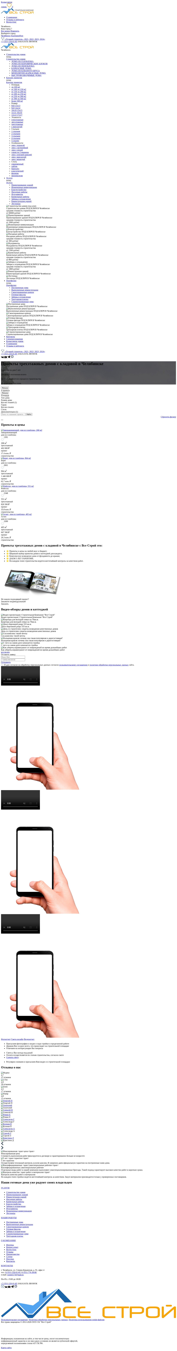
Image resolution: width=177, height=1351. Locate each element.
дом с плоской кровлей (21, 155)
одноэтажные (17, 120)
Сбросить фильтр (168, 417)
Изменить (14, 31)
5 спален (15, 141)
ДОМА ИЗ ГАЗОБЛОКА (22, 61)
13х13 (17, 106)
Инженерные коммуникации (24, 187)
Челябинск (5, 36)
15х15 (19, 110)
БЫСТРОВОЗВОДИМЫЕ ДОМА (26, 75)
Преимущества (12, 1254)
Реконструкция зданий (21, 201)
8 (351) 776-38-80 (29, 1272)
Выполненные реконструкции (24, 290)
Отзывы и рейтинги (15, 20)
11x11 (14, 113)
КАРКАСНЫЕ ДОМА (21, 68)
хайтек (14, 166)
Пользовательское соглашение (14, 1320)
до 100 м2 (15, 87)
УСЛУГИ (5, 1188)
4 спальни (15, 138)
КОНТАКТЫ (7, 1266)
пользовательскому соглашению (73, 665)
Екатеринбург (17, 36)
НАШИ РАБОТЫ (9, 1218)
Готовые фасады (18, 295)
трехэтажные (17, 124)
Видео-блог (11, 22)
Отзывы (9, 1252)
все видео (5, 652)
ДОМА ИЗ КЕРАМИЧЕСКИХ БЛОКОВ (29, 64)
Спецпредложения (14, 339)
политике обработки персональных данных (109, 665)
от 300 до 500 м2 (18, 99)
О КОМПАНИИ (8, 1240)
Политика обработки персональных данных (48, 1320)
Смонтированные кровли (22, 292)
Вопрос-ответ (12, 1247)
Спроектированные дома (22, 302)
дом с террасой (18, 145)
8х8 (13, 106)
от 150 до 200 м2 (18, 92)
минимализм (17, 176)
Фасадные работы (19, 192)
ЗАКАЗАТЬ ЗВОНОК (27, 41)
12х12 (14, 115)
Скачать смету (12, 1057)
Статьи (9, 1256)
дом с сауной (17, 150)
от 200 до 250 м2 (18, 94)
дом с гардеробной (19, 148)
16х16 (19, 113)
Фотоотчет (5, 1039)
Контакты (10, 337)
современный (17, 164)
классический (17, 171)
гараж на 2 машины (20, 152)
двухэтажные (17, 122)
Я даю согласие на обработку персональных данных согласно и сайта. (69, 665)
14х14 (17, 108)
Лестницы (15, 204)
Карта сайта (6, 1348)
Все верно (5, 31)
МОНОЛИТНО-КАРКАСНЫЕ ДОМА (28, 73)
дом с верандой (18, 159)
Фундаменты (17, 194)
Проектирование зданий (22, 185)
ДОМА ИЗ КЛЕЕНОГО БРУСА (25, 71)
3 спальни (15, 136)
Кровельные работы (20, 197)
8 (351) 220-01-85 (12, 1272)
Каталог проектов (14, 78)
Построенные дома (19, 288)
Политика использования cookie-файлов (86, 1320)
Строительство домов (15, 54)
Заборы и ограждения (21, 199)
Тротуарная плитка (19, 299)
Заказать (4, 604)
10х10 (14, 110)
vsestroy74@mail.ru (15, 1275)
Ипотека (10, 1245)
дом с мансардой (18, 157)
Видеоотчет (29, 1039)
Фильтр (5, 388)
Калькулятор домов (14, 341)
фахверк (15, 173)
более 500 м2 (17, 101)
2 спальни (15, 134)
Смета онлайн (17, 1039)
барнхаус (15, 169)
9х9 (13, 108)
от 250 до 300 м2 (18, 96)
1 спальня (15, 131)
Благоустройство (18, 190)
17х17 (19, 115)
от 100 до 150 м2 (18, 89)
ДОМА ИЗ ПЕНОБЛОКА (22, 66)
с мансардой (16, 127)
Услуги (9, 178)
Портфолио (11, 281)
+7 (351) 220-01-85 (9, 41)
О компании (11, 17)
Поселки (10, 1259)
